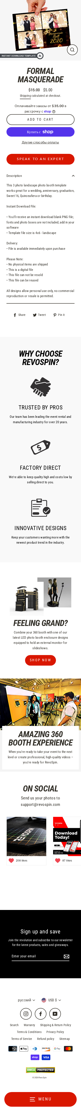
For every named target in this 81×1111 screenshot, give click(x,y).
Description (14, 176)
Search (14, 1025)
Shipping (25, 95)
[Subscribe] (65, 956)
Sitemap (64, 1039)
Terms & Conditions (29, 1032)
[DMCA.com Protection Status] (40, 1070)
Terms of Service (21, 1039)
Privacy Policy (55, 1032)
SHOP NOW (40, 660)
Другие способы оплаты (40, 142)
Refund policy (45, 1039)
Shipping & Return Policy (55, 1025)
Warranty (29, 1025)
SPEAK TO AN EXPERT (40, 159)
